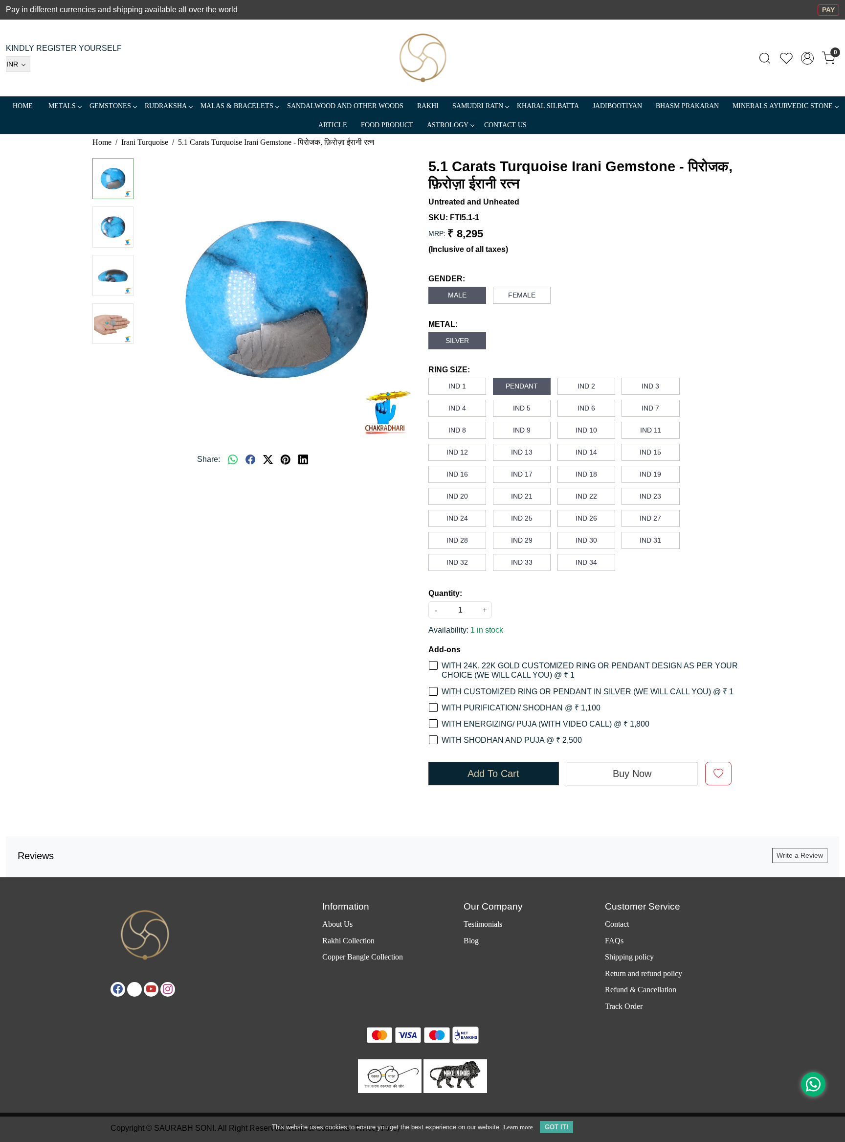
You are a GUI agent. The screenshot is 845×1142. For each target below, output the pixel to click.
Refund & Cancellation (640, 989)
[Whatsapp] (233, 459)
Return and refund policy (643, 973)
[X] (134, 989)
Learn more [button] (518, 1127)
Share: (208, 459)
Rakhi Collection (348, 940)
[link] (765, 58)
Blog (471, 940)
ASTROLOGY (447, 125)
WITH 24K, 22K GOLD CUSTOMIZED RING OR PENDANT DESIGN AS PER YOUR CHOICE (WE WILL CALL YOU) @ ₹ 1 (590, 670)
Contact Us (505, 125)
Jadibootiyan (617, 106)
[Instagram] (167, 989)
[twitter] (268, 459)
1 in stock (486, 630)
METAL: (443, 324)
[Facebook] (118, 989)
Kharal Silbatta (548, 106)
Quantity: (445, 593)
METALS (62, 106)
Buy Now (632, 773)
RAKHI (428, 106)
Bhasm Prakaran (687, 106)
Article (332, 125)
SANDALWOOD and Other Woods (345, 106)
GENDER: (446, 278)
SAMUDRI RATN (477, 106)
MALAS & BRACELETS (236, 106)
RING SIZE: (449, 369)
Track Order (624, 1006)
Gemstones (110, 106)
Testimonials (483, 924)
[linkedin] (303, 459)
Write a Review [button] (800, 855)
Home (23, 106)
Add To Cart (493, 773)
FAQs (614, 940)
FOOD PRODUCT (387, 125)
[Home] (422, 57)
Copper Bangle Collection (362, 957)
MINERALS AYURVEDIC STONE (783, 106)
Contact (617, 924)
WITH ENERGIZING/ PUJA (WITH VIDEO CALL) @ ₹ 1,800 (545, 724)
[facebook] (250, 459)
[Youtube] (151, 989)
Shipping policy (629, 957)
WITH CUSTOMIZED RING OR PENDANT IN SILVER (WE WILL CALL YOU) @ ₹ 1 (588, 691)
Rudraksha (166, 106)
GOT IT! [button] (556, 1127)
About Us (337, 924)
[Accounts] (807, 58)
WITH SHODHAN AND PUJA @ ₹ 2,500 (512, 740)
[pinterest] (285, 459)
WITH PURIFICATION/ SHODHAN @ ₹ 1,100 (521, 708)
